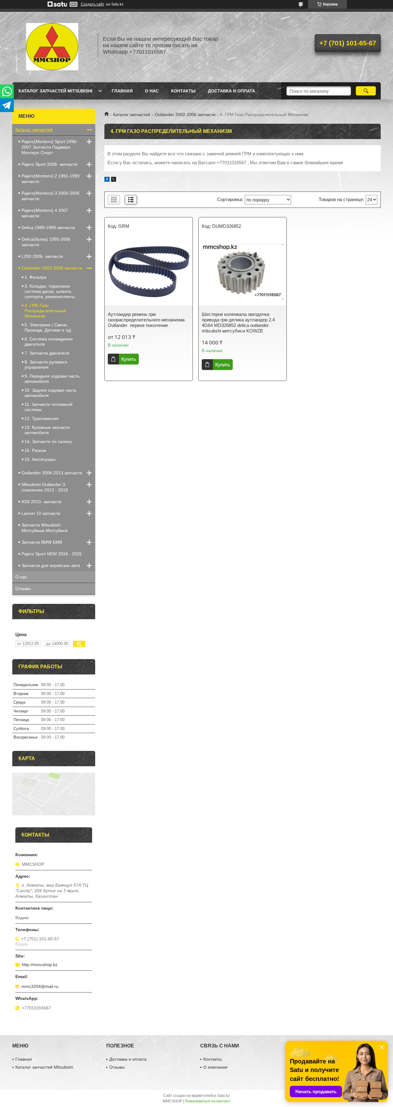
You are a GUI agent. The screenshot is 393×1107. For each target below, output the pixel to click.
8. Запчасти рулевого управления (46, 364)
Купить (128, 359)
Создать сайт (92, 4)
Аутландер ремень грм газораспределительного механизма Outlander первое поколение (146, 320)
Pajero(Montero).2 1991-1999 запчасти (50, 178)
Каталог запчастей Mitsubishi (55, 90)
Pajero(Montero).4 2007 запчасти (44, 213)
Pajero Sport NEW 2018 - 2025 (51, 553)
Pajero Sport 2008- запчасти (49, 164)
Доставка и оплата (231, 90)
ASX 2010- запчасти (41, 501)
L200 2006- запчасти (42, 256)
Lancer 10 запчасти (40, 513)
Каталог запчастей (131, 114)
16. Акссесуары (40, 459)
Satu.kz (223, 1095)
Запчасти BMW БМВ (41, 542)
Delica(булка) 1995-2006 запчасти (45, 242)
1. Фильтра (35, 277)
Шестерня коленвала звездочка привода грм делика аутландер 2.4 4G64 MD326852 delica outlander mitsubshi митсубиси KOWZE (238, 322)
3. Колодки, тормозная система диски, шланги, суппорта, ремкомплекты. (50, 291)
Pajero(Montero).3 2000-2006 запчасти (50, 196)
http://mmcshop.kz (39, 964)
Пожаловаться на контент (207, 1101)
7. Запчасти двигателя (47, 353)
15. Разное (35, 450)
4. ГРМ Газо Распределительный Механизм (45, 310)
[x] (113, 180)
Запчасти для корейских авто (50, 565)
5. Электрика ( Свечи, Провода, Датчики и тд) (48, 327)
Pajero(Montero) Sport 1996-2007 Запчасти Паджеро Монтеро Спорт (49, 147)
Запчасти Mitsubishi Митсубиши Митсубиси (44, 527)
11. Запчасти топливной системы (48, 407)
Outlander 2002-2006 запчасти (185, 114)
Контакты (183, 90)
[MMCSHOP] (52, 45)
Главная (122, 90)
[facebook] (107, 180)
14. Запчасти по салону (48, 441)
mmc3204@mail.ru (39, 986)
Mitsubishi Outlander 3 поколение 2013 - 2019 (44, 487)
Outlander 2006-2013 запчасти (51, 472)
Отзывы (23, 588)
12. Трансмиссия (42, 418)
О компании (215, 1067)
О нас (152, 90)
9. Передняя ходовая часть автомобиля (52, 379)
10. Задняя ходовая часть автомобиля (50, 393)
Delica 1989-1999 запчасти (48, 227)
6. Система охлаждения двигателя (49, 341)
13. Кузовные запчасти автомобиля (47, 430)
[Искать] (366, 90)
